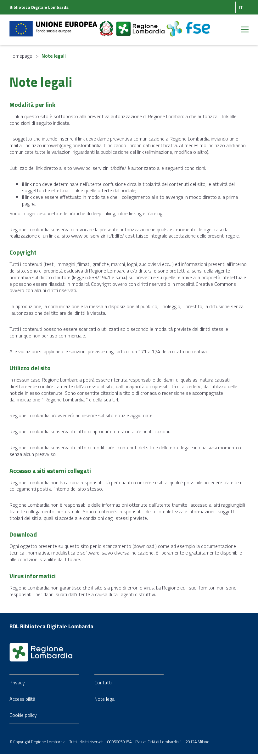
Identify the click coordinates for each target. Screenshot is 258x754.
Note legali (105, 699)
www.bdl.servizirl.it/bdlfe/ (99, 168)
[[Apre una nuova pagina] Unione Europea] (53, 25)
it (241, 7)
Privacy (17, 682)
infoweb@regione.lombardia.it (74, 145)
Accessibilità (22, 699)
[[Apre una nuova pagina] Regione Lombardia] (140, 25)
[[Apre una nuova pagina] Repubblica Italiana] (106, 25)
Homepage (20, 56)
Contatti (103, 682)
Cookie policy (23, 715)
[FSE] (188, 25)
